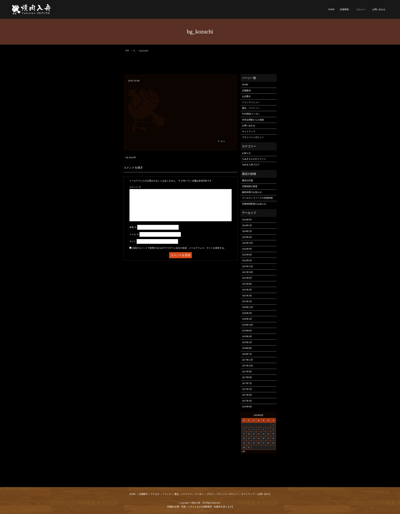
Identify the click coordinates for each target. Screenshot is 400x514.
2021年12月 (247, 266)
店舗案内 (246, 90)
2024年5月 (247, 225)
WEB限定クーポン (251, 114)
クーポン (199, 494)
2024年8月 (247, 220)
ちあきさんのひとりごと (254, 159)
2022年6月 (247, 260)
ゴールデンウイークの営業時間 (257, 198)
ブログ (210, 494)
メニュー (360, 9)
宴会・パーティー (183, 494)
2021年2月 (247, 301)
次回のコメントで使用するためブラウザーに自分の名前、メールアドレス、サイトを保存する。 (179, 248)
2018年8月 (247, 348)
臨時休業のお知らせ (252, 192)
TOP (127, 51)
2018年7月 (247, 354)
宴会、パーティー (251, 108)
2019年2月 (247, 342)
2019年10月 (247, 325)
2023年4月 (247, 237)
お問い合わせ (378, 9)
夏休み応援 (247, 180)
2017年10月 (247, 366)
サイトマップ (248, 131)
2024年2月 (247, 231)
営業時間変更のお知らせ (254, 204)
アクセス (155, 494)
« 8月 (243, 451)
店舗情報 (344, 9)
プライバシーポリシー (253, 137)
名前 (133, 227)
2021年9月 (247, 278)
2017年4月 (247, 395)
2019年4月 (247, 336)
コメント (135, 187)
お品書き (246, 96)
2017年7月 (247, 383)
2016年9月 (247, 407)
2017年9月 (247, 371)
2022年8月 (247, 255)
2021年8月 (247, 284)
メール (134, 234)
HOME (331, 9)
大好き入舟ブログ (251, 165)
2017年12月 (247, 360)
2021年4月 (247, 290)
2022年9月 (247, 249)
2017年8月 (247, 377)
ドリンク (166, 494)
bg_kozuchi (131, 157)
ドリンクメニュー (251, 102)
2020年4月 (247, 313)
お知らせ (246, 153)
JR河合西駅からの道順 (253, 120)
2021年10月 (247, 272)
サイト (132, 241)
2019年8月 (247, 331)
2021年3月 (247, 296)
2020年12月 (247, 307)
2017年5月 (247, 389)
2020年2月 (247, 319)
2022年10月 (247, 243)
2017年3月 (247, 401)
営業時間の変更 (249, 186)
